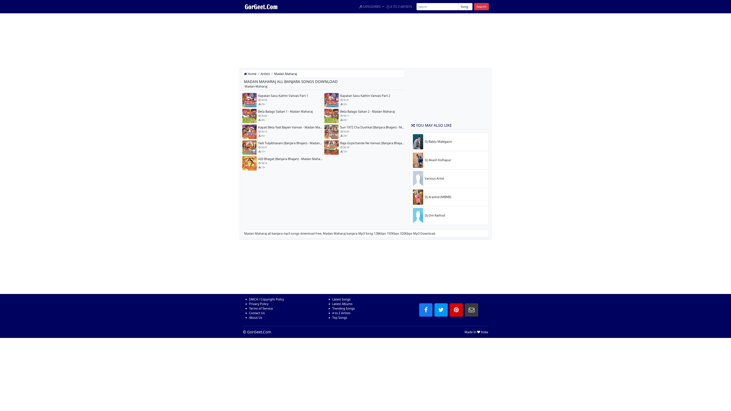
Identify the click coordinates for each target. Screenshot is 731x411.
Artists (265, 74)
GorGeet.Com (259, 332)
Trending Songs (343, 308)
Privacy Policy (258, 304)
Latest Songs (341, 299)
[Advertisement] (114, 40)
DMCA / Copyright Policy (266, 299)
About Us (255, 317)
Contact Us (257, 313)
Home (251, 74)
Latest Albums (342, 304)
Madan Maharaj (285, 74)
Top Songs (339, 317)
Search (481, 7)
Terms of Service (261, 308)
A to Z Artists (400, 7)
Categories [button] (371, 7)
